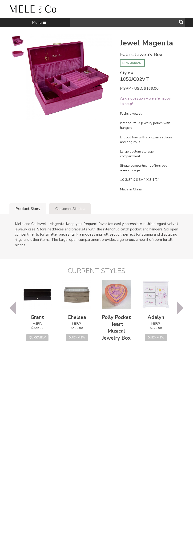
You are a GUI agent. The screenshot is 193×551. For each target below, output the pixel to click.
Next (180, 307)
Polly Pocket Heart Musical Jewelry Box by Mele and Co (116, 334)
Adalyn (156, 317)
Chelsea (77, 317)
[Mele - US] (32, 10)
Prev (12, 307)
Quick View (37, 337)
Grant (37, 317)
